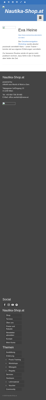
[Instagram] (8, 305)
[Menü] (40, 18)
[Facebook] (5, 305)
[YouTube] (12, 305)
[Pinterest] (16, 305)
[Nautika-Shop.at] (23, 11)
